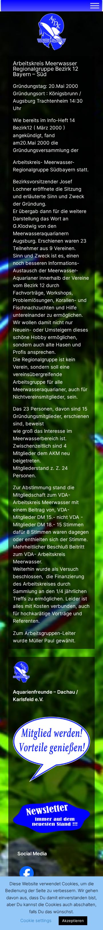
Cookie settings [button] (36, 920)
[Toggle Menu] (94, 5)
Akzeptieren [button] (73, 920)
